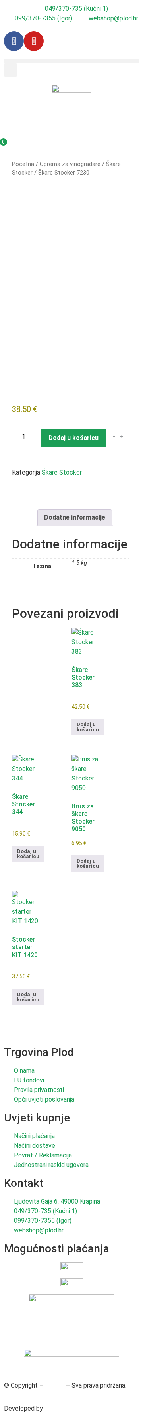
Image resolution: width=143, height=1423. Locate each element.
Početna (23, 164)
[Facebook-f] (14, 41)
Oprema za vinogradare (70, 164)
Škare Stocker (62, 472)
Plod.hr (54, 1385)
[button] (71, 61)
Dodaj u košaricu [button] (88, 727)
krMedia (55, 1408)
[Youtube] (34, 41)
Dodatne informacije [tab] (74, 517)
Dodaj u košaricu (73, 437)
